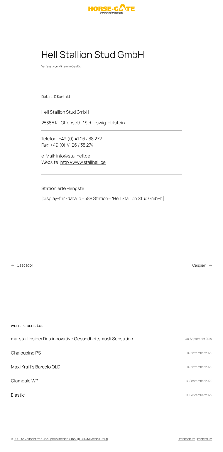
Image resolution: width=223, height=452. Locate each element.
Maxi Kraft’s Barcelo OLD (35, 366)
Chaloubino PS (26, 352)
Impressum (204, 439)
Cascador (25, 265)
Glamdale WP (24, 380)
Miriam (63, 66)
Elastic (18, 394)
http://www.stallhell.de (83, 162)
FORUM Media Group (93, 439)
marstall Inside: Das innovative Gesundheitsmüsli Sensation (72, 338)
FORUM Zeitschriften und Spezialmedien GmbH (46, 439)
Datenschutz (186, 439)
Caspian (199, 265)
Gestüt (76, 66)
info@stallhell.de (73, 156)
